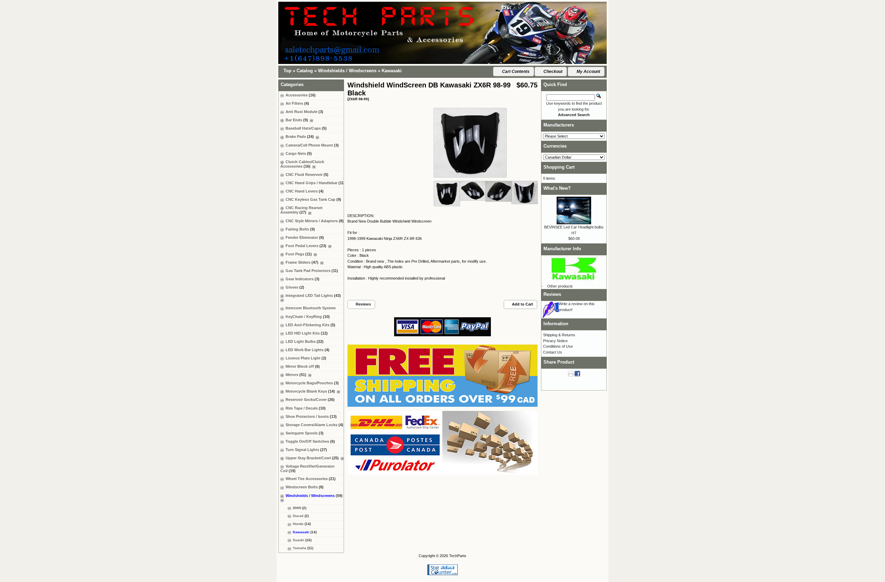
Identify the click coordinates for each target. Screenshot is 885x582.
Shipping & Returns (559, 335)
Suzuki (302, 540)
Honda (302, 524)
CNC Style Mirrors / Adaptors (315, 221)
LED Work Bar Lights (307, 350)
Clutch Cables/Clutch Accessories (302, 164)
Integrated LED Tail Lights (313, 295)
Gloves (295, 287)
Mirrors (296, 375)
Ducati (301, 516)
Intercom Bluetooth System (311, 308)
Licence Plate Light (306, 358)
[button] (513, 71)
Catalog (305, 70)
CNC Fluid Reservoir (307, 174)
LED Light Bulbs (305, 341)
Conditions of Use (558, 346)
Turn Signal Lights (306, 450)
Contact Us (552, 352)
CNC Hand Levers (305, 191)
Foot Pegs (299, 254)
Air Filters (297, 103)
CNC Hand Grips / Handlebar (315, 183)
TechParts (457, 556)
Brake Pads (300, 136)
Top (287, 70)
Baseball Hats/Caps (306, 128)
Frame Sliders (302, 262)
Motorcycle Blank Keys (310, 391)
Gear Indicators (302, 279)
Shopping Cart (559, 167)
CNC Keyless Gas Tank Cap (313, 199)
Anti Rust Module (304, 112)
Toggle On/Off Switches (310, 441)
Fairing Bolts (300, 229)
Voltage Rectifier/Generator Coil (307, 468)
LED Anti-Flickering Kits (310, 325)
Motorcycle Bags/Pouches (312, 383)
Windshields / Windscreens (347, 70)
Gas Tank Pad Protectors (312, 271)
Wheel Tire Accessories (311, 479)
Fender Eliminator (305, 237)
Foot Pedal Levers (306, 246)
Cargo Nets (299, 153)
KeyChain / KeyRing (308, 317)
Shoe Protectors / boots (311, 416)
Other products (560, 286)
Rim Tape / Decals (306, 408)
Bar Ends (297, 120)
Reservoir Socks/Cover (310, 399)
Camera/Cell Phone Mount (312, 145)
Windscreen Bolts (305, 487)
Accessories (301, 95)
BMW (299, 508)
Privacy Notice (555, 341)
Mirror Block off (303, 366)
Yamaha (303, 548)
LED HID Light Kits (307, 333)
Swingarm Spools (305, 433)
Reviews (552, 294)
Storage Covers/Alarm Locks (314, 425)
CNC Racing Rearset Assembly (301, 210)
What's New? (557, 188)
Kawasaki (392, 70)
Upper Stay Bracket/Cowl (312, 458)
